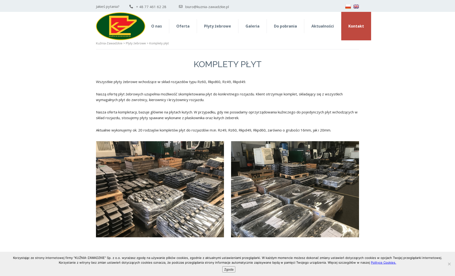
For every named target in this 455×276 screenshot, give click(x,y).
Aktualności (322, 26)
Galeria (252, 26)
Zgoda (228, 269)
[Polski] (348, 6)
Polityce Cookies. (383, 262)
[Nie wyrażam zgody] (449, 264)
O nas (156, 26)
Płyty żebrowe (217, 26)
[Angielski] (356, 6)
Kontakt (356, 26)
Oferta (183, 26)
